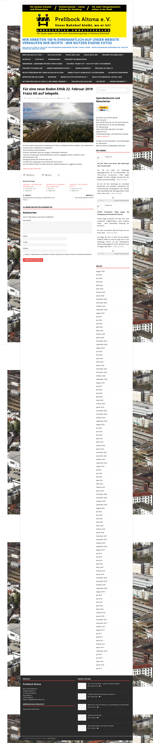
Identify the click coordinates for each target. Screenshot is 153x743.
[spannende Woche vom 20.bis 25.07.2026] (82, 730)
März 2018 (99, 609)
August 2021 (100, 466)
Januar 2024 (100, 365)
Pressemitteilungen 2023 (32, 68)
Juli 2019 (99, 553)
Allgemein (63, 98)
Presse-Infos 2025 (91, 55)
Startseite (39, 59)
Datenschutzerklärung (118, 73)
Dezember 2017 (101, 620)
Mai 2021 (99, 477)
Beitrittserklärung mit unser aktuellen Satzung (42, 73)
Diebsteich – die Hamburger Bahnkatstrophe (32, 185)
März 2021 (99, 484)
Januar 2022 (100, 449)
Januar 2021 (100, 491)
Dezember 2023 (101, 369)
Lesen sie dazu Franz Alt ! (32, 169)
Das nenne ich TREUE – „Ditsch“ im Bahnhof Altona (104, 684)
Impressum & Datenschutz (31, 709)
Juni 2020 (99, 515)
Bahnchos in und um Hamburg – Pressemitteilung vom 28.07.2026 (108, 705)
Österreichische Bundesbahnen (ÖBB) (110, 175)
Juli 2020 (99, 512)
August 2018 (100, 592)
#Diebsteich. (101, 226)
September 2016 (101, 651)
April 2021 (99, 480)
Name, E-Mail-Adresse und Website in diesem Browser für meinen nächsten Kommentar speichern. (58, 254)
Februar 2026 (100, 292)
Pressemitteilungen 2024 (112, 55)
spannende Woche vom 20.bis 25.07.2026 (101, 726)
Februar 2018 (100, 613)
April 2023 (99, 397)
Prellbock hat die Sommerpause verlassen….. (102, 694)
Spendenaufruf (54, 59)
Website (25, 248)
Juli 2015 (99, 668)
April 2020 (99, 522)
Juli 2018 (99, 595)
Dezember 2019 (101, 536)
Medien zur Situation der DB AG (73, 77)
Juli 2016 (99, 654)
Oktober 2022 (100, 418)
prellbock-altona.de (38, 699)
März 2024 (99, 362)
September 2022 (101, 421)
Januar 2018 (100, 616)
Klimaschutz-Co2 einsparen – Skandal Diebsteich (56, 185)
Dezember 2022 (101, 411)
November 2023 (101, 372)
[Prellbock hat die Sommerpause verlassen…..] (82, 698)
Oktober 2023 (100, 376)
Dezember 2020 (101, 494)
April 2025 (99, 327)
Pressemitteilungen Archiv (76, 59)
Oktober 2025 (100, 306)
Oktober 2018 (100, 585)
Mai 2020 (99, 519)
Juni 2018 (99, 599)
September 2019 (101, 546)
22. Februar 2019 (31, 98)
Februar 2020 (100, 529)
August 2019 (100, 550)
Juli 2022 (99, 428)
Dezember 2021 (101, 452)
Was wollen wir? (55, 55)
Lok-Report (100, 81)
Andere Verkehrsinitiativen (58, 68)
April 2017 (99, 637)
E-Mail (25, 242)
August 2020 (100, 508)
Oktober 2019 (100, 543)
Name (25, 236)
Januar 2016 (100, 665)
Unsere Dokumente (83, 68)
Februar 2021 (100, 487)
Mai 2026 (99, 282)
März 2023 (99, 400)
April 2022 (99, 439)
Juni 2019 (99, 557)
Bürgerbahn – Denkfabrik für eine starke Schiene (42, 64)
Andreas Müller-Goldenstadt (48, 98)
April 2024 (99, 358)
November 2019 (101, 539)
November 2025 (101, 303)
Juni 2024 (99, 351)
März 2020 (99, 526)
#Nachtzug (100, 180)
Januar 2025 (100, 338)
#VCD (123, 219)
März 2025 (99, 331)
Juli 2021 (99, 470)
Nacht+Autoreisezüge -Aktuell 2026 (107, 77)
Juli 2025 (99, 317)
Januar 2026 (100, 296)
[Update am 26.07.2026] (82, 719)
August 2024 (100, 348)
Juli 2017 (99, 634)
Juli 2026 (99, 275)
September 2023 (101, 379)
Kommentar (27, 220)
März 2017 (99, 641)
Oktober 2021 (100, 459)
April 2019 (99, 564)
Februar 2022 (100, 445)
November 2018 (101, 581)
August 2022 (100, 425)
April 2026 (99, 285)
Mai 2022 (99, 435)
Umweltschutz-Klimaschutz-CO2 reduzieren (86, 73)
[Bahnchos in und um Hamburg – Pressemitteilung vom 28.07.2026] (82, 709)
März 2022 (99, 442)
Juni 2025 (99, 320)
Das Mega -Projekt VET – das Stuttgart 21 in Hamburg (89, 64)
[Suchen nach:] (113, 90)
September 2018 (101, 588)
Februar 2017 (100, 644)
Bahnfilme (52, 77)
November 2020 (101, 498)
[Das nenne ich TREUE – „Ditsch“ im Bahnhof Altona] (82, 688)
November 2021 (101, 456)
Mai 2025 (99, 324)
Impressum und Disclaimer (33, 77)
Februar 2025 (100, 334)
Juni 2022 (99, 432)
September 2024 (101, 344)
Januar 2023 (100, 407)
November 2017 (101, 623)
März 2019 (99, 567)
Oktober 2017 (100, 627)
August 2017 (100, 630)
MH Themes (51, 738)
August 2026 (100, 271)
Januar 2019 (100, 574)
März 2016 (99, 661)
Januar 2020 (100, 532)
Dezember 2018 (101, 578)
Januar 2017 (100, 647)
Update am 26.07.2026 (94, 715)
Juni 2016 (99, 658)
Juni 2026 (99, 278)
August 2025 (100, 313)
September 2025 (101, 310)
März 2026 (99, 289)
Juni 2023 (99, 390)
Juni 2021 (99, 473)
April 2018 (99, 606)
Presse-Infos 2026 (73, 55)
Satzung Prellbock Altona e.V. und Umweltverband (43, 81)
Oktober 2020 (100, 501)
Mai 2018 (99, 602)
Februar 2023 (100, 404)
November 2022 (101, 414)
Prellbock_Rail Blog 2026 (82, 81)
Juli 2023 (99, 386)
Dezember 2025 (101, 299)
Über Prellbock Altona (32, 55)
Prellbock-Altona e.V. (104, 68)
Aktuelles (26, 59)
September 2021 (101, 463)
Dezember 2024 (101, 341)
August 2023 (100, 383)
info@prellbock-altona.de (116, 146)
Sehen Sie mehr (122, 180)
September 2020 (101, 505)
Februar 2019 (100, 571)
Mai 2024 (99, 355)
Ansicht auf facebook (121, 200)
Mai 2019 (99, 560)
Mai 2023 (99, 393)
